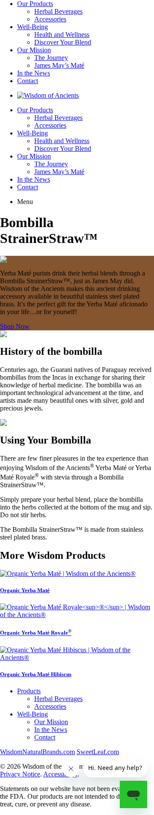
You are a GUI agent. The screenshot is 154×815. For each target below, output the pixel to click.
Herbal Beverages (58, 11)
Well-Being (32, 26)
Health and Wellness (61, 34)
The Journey (51, 57)
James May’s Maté (59, 65)
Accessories (50, 19)
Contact (27, 80)
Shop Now (15, 326)
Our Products (35, 3)
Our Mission (34, 50)
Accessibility (60, 774)
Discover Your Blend (62, 42)
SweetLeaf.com (98, 751)
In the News (33, 73)
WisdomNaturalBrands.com (37, 751)
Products (29, 691)
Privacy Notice (20, 774)
